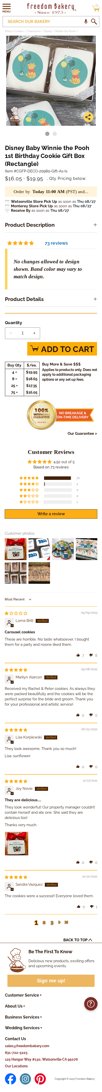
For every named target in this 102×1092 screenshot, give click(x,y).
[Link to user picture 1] (16, 844)
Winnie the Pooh (65, 31)
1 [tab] (47, 134)
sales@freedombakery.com (27, 1046)
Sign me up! (51, 980)
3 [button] (52, 922)
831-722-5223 (16, 1053)
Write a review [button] (51, 513)
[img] (16, 613)
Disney (48, 31)
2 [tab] (54, 134)
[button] (6, 7)
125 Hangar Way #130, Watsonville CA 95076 (41, 1059)
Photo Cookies (14, 31)
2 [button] (44, 922)
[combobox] (51, 21)
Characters (33, 31)
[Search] (93, 21)
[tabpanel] (51, 81)
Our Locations (16, 1066)
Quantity (13, 322)
